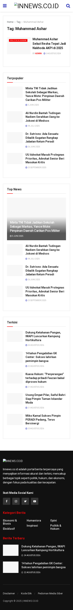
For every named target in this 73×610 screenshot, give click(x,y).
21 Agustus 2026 (35, 387)
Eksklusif (9, 528)
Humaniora (34, 520)
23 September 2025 (36, 167)
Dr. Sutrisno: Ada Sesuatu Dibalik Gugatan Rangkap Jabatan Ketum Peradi (42, 137)
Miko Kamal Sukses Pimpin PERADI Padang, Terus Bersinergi (43, 419)
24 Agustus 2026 (35, 345)
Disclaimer (9, 593)
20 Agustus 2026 (35, 428)
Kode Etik (26, 593)
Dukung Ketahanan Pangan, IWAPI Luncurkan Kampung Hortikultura (43, 336)
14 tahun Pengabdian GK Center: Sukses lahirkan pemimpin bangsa (41, 357)
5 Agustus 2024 (53, 53)
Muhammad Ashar (34, 22)
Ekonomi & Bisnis (10, 522)
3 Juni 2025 (33, 105)
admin (38, 53)
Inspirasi (32, 525)
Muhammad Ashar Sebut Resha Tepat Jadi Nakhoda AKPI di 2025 (49, 43)
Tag (18, 22)
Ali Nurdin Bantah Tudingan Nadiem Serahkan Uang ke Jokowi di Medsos (43, 116)
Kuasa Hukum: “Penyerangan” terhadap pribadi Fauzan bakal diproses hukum (45, 378)
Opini (53, 520)
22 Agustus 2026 (35, 366)
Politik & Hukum (18, 40)
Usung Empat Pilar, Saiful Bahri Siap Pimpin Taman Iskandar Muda (45, 398)
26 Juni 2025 (33, 147)
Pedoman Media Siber (50, 593)
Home (10, 22)
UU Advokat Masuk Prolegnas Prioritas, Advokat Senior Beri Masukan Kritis (45, 158)
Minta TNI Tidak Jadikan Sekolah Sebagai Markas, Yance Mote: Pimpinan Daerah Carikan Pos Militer (35, 227)
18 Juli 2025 (33, 126)
